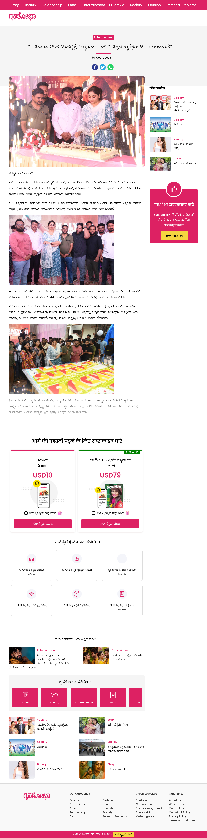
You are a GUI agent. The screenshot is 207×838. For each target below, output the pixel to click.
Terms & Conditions (182, 820)
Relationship (52, 5)
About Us (175, 800)
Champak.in (144, 804)
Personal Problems (181, 5)
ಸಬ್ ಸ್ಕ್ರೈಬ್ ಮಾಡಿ (43, 524)
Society (136, 5)
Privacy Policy (178, 816)
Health (107, 804)
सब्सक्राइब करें (175, 236)
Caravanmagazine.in (149, 808)
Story (15, 5)
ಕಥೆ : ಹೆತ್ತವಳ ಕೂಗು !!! (119, 725)
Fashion (154, 5)
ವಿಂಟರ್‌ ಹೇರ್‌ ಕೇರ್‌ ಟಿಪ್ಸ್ (49, 769)
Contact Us (176, 808)
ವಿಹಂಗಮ (42, 747)
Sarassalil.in (144, 812)
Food (72, 5)
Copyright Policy (180, 812)
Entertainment (93, 5)
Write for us (176, 804)
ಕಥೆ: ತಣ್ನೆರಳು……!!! (117, 769)
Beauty (30, 5)
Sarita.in (141, 800)
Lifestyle (117, 5)
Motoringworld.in (147, 816)
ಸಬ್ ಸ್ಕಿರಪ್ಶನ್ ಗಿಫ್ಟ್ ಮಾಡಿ (42, 513)
